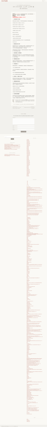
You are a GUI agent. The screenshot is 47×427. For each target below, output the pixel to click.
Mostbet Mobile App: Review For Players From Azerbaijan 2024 (10, 149)
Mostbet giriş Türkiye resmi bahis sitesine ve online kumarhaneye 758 (33, 325)
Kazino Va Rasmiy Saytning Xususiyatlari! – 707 (31, 295)
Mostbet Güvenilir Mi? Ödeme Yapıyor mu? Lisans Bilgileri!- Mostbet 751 (34, 326)
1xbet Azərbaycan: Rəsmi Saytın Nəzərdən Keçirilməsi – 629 (33, 199)
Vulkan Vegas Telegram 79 (29, 394)
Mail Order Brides (28, 303)
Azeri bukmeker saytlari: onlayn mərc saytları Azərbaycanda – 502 (33, 225)
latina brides (28, 298)
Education (28, 267)
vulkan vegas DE (28, 391)
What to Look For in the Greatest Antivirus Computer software (17, 107)
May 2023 (28, 148)
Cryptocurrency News (29, 259)
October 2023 (28, 144)
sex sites (27, 375)
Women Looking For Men (29, 398)
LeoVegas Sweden (28, 299)
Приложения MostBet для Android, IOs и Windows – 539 (32, 408)
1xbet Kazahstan (28, 203)
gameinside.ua (28, 276)
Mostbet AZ (28, 318)
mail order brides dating (29, 304)
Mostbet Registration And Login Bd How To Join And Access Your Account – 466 (35, 336)
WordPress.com (16, 426)
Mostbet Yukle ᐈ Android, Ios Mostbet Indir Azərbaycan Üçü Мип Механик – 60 (34, 340)
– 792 (27, 183)
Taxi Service (28, 378)
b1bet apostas (28, 229)
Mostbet (27, 312)
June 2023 (28, 147)
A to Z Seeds (4, 1)
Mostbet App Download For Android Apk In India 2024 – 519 (33, 315)
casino (27, 252)
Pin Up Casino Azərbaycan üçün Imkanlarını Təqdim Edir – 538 (33, 361)
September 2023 (28, 145)
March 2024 (28, 140)
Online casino (28, 346)
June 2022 (28, 157)
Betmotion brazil (28, 236)
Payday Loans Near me (29, 354)
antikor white (28, 220)
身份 (33, 104)
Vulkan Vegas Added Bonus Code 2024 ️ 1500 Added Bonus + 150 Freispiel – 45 (34, 390)
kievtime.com (28, 296)
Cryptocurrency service (29, 260)
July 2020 (28, 174)
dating (27, 261)
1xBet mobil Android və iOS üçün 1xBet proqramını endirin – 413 (33, 204)
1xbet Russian (28, 209)
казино (27, 400)
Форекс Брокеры (28, 412)
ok (23, 104)
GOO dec (28, 278)
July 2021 (28, 166)
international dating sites (29, 287)
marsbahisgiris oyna (29, 308)
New (27, 342)
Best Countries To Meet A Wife (30, 232)
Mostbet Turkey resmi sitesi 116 (30, 338)
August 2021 (28, 165)
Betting (27, 238)
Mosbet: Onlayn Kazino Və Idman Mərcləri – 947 (31, 311)
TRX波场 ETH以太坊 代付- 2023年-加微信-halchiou (29, 107)
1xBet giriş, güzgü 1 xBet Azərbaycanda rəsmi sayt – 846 (32, 202)
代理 (27, 104)
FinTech (27, 270)
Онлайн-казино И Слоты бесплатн (12, 154)
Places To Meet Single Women (30, 368)
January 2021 (28, 170)
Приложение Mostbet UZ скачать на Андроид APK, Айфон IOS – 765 (33, 407)
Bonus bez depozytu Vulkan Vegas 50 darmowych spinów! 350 (33, 244)
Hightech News (28, 280)
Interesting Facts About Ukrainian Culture (31, 286)
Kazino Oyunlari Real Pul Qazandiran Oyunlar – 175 (32, 294)
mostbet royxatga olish (29, 337)
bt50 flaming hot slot (29, 248)
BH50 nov (28, 239)
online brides (28, 345)
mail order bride (28, 302)
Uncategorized (17, 104)
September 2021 (28, 164)
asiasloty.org (28, 221)
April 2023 (28, 149)
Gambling (28, 275)
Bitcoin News (28, 240)
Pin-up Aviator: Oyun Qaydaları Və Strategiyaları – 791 (32, 365)
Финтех (27, 411)
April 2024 (28, 139)
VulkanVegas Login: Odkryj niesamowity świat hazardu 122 (32, 395)
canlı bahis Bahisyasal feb (29, 251)
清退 (31, 104)
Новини (27, 404)
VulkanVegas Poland (29, 396)
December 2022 (28, 152)
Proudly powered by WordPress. (5, 426)
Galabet (27, 274)
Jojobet (27, 291)
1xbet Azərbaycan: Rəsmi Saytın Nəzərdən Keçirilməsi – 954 (33, 200)
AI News (27, 219)
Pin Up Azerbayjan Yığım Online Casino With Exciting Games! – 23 (33, 360)
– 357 (27, 182)
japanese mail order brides (29, 290)
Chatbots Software (28, 256)
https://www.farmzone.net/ (27, 5)
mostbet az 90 (28, 319)
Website (14, 129)
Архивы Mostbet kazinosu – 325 (30, 399)
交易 (24, 104)
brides (27, 247)
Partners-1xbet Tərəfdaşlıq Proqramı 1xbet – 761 (31, 353)
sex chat (27, 374)
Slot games (28, 376)
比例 (30, 104)
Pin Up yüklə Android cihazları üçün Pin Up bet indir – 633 (32, 364)
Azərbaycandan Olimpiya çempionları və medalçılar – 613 (32, 228)
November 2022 (28, 153)
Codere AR (28, 257)
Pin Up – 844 (28, 357)
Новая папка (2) (28, 403)
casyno (27, 255)
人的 (26, 104)
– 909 (27, 184)
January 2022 (28, 161)
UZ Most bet (28, 386)
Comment (14, 117)
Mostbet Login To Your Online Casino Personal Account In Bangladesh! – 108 (34, 329)
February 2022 (28, 160)
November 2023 (28, 143)
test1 (27, 380)
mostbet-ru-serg (28, 341)
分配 (28, 104)
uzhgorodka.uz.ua (28, 387)
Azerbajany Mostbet (29, 224)
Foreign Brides (28, 271)
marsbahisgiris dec (28, 307)
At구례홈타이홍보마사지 (6, 154)
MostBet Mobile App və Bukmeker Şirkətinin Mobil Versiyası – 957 (33, 330)
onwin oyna (28, 350)
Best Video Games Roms (29, 235)
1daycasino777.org (28, 186)
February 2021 (28, 169)
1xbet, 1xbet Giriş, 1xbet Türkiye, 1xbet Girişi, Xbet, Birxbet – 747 (33, 213)
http (22, 104)
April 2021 (28, 168)
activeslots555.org (28, 217)
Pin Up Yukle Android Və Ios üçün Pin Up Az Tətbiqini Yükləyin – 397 (34, 363)
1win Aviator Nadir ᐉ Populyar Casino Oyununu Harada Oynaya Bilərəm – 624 (34, 190)
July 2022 (28, 156)
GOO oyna (28, 279)
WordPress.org (28, 421)
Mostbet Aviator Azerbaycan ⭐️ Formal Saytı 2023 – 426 (32, 317)
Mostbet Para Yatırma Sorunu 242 (30, 333)
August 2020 (28, 173)
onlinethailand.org (28, 349)
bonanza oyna (28, 243)
